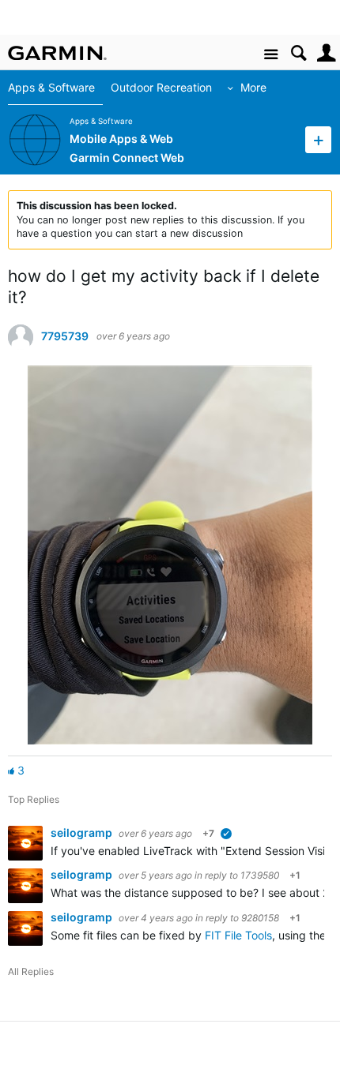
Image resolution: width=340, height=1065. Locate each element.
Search (298, 53)
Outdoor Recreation (161, 87)
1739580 (259, 875)
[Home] (57, 53)
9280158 (260, 918)
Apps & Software (51, 87)
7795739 (65, 336)
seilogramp (83, 832)
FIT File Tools (238, 935)
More (253, 87)
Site (271, 55)
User (326, 53)
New (318, 139)
